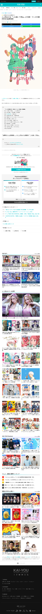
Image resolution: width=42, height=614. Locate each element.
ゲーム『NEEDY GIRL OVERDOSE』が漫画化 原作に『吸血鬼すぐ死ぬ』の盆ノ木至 (22, 213)
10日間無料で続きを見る (21, 169)
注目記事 (8, 581)
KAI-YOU (1, 9)
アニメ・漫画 (6, 9)
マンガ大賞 (24, 230)
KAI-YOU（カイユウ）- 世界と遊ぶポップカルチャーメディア (21, 5)
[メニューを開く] (2, 5)
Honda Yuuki (4, 22)
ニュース (10, 9)
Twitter (14, 574)
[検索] (40, 5)
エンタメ (9, 590)
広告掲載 (18, 596)
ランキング (13, 581)
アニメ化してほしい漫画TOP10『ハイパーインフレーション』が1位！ (19, 211)
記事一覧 (4, 581)
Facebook (16, 574)
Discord (22, 574)
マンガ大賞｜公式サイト (7, 223)
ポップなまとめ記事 (6, 583)
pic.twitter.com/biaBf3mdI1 (15, 142)
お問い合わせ (12, 596)
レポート (21, 581)
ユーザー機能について (25, 596)
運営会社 (22, 598)
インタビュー (31, 581)
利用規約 (32, 596)
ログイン (38, 1)
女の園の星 (9, 114)
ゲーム (32, 588)
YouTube (19, 574)
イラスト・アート (21, 588)
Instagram (25, 574)
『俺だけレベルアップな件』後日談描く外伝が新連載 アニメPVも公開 (19, 209)
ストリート (4, 590)
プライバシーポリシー (6, 598)
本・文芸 (4, 588)
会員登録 (33, 1)
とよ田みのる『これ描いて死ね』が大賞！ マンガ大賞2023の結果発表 (21, 18)
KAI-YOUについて (5, 596)
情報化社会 (9, 588)
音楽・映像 (28, 588)
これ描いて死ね (15, 98)
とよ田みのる (4, 98)
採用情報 (28, 598)
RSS (27, 574)
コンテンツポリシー (16, 598)
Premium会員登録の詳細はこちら (21, 202)
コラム (17, 581)
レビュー (26, 581)
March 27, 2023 (19, 144)
